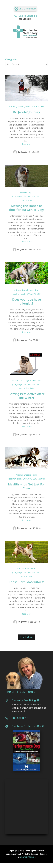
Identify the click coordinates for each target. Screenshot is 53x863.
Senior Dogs (26, 200)
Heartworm (30, 568)
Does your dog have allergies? (26, 301)
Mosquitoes (26, 576)
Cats (22, 380)
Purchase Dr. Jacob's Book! (28, 726)
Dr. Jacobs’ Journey (26, 112)
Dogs (30, 192)
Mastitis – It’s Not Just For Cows (26, 486)
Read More (27, 144)
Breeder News (30, 475)
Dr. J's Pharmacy (28, 9)
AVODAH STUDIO (27, 857)
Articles (12, 106)
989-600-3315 (25, 19)
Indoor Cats (35, 380)
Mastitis (41, 478)
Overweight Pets (26, 388)
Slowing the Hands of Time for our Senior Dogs (26, 208)
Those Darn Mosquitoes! (26, 582)
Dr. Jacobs (22, 152)
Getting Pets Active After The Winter (27, 396)
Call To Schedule (28, 16)
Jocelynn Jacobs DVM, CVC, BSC (30, 106)
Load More (26, 637)
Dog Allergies (27, 290)
